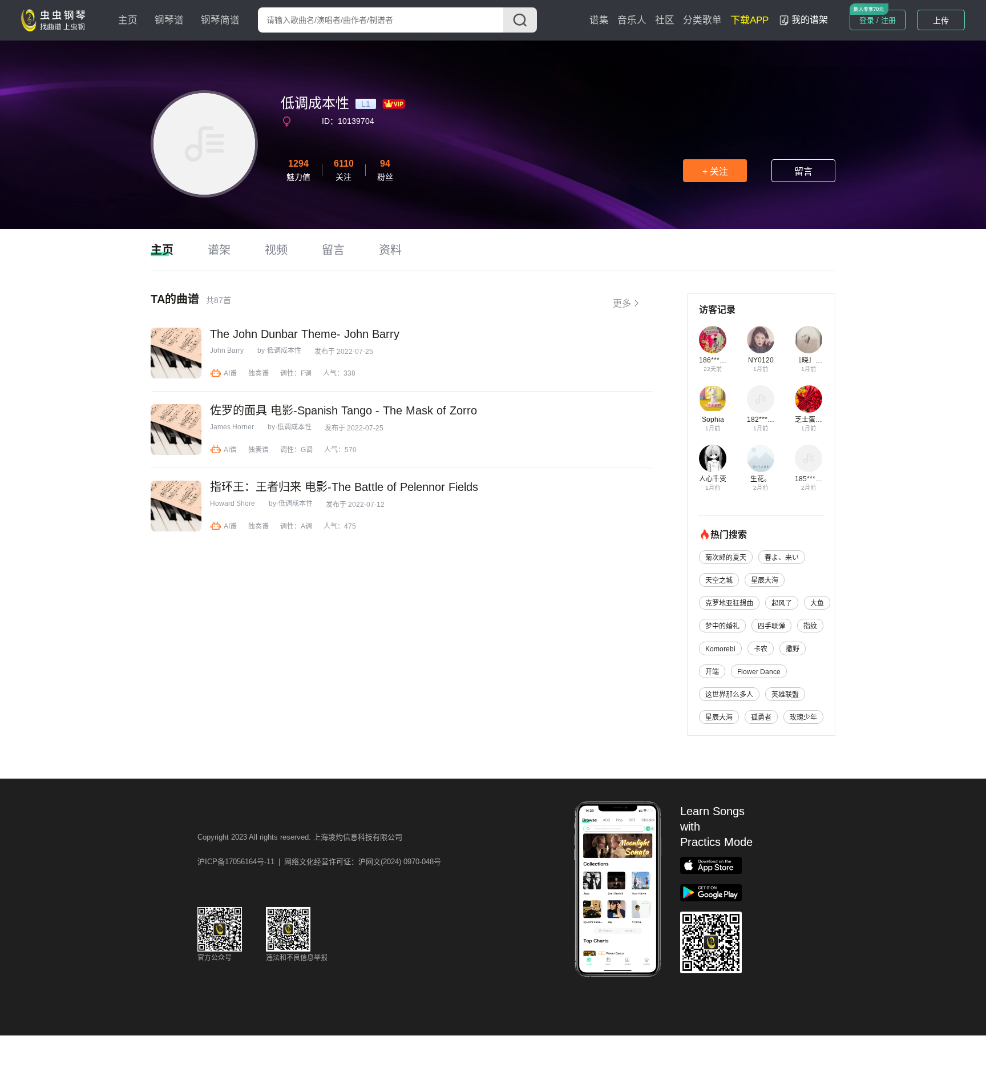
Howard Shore (232, 503)
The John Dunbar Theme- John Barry (304, 334)
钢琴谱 (169, 20)
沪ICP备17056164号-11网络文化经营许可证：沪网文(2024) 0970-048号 (319, 861)
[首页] (56, 19)
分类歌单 (702, 20)
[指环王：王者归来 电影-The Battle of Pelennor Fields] (176, 506)
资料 (390, 250)
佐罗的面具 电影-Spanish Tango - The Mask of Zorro (343, 410)
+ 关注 (715, 171)
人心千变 (712, 479)
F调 (306, 373)
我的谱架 (809, 20)
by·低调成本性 (279, 350)
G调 (307, 450)
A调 (306, 526)
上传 (941, 20)
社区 (664, 20)
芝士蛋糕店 (812, 420)
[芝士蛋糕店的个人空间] (808, 399)
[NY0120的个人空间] (760, 340)
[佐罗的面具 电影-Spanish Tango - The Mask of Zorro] (176, 429)
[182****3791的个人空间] (760, 399)
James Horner (232, 427)
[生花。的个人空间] (760, 458)
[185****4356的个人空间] (808, 458)
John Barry (227, 350)
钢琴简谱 (220, 20)
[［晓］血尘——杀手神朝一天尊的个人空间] (808, 340)
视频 (276, 250)
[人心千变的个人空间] (712, 458)
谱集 (599, 20)
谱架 (219, 250)
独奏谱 (258, 373)
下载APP (749, 20)
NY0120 (761, 360)
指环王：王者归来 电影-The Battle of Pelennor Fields (344, 487)
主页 (128, 20)
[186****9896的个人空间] (712, 340)
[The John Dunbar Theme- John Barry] (176, 353)
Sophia (713, 420)
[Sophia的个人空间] (712, 399)
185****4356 (814, 479)
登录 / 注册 (877, 20)
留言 (803, 171)
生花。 (760, 479)
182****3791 (766, 420)
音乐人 (631, 20)
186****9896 (718, 360)
